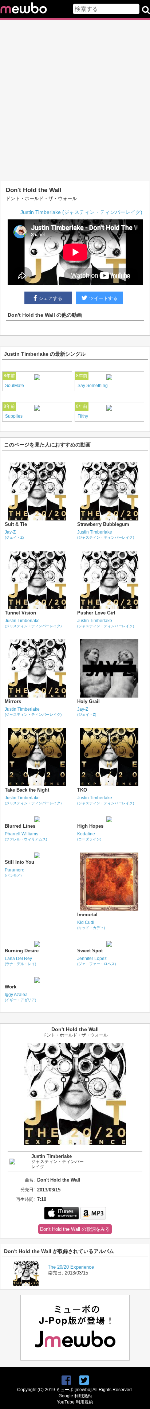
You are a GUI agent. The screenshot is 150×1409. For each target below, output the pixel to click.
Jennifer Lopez (96, 961)
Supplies (14, 416)
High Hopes (90, 826)
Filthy (83, 416)
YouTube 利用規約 (75, 1402)
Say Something (93, 385)
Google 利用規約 (75, 1395)
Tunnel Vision (20, 613)
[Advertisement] (75, 100)
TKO (82, 790)
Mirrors (13, 701)
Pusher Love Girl (96, 613)
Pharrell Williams (26, 836)
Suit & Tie (16, 524)
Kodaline (89, 836)
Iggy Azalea (20, 997)
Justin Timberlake (105, 534)
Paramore (14, 872)
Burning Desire (22, 950)
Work (10, 987)
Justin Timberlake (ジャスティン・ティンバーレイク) (81, 212)
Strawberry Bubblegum (103, 524)
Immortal (87, 914)
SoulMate (14, 385)
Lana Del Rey (20, 961)
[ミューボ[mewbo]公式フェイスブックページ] (66, 1380)
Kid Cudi (91, 925)
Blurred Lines (20, 826)
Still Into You (19, 862)
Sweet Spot (90, 950)
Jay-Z (14, 534)
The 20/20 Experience (71, 1267)
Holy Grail (88, 701)
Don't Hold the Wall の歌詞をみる (75, 1229)
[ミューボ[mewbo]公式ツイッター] (84, 1380)
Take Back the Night (27, 790)
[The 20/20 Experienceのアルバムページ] (26, 1284)
